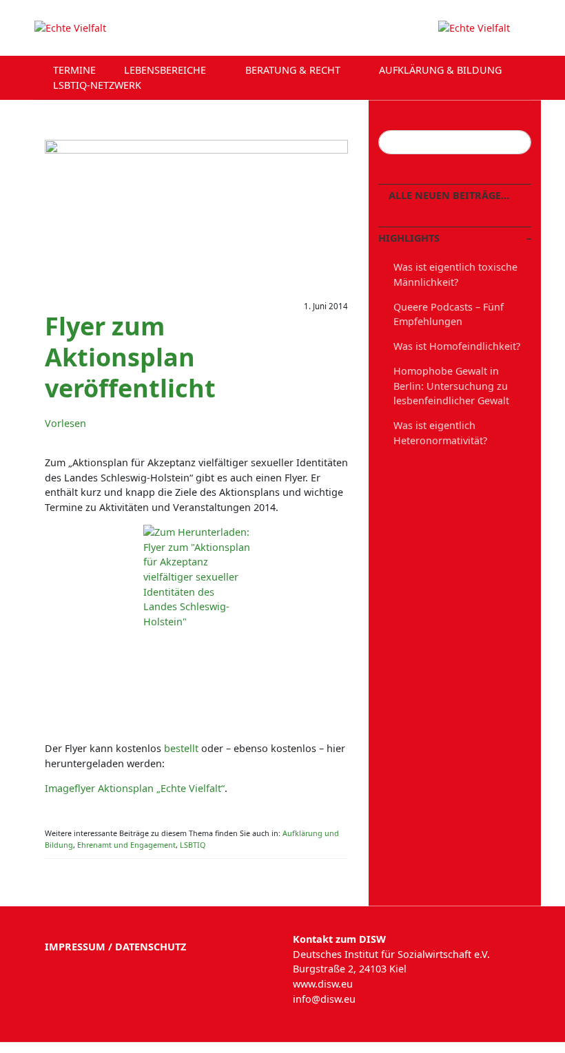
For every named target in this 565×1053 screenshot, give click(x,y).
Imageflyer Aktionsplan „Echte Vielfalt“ (135, 788)
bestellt (181, 748)
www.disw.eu (323, 983)
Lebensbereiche (166, 69)
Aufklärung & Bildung (441, 69)
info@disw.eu (324, 998)
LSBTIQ (192, 845)
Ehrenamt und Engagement (126, 845)
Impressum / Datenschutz (115, 946)
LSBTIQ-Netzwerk (98, 85)
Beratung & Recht (294, 69)
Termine (74, 69)
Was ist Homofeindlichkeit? (456, 346)
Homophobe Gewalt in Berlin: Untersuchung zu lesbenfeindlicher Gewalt (451, 385)
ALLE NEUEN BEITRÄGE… (447, 195)
